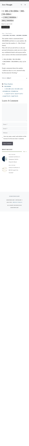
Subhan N (3, 23)
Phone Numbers (5, 27)
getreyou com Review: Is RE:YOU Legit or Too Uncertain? (14, 170)
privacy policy (17, 202)
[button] (21, 5)
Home (3, 33)
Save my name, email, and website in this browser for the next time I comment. (15, 137)
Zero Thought (7, 5)
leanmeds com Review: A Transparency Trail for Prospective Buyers (14, 159)
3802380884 (7, 86)
